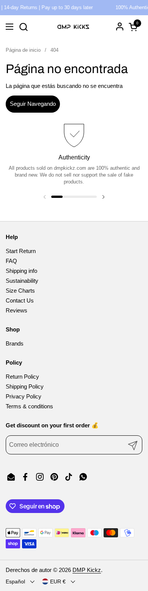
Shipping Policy (25, 386)
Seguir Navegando (33, 103)
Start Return (21, 251)
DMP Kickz (86, 570)
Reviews (16, 310)
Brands (15, 343)
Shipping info (21, 271)
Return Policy (22, 376)
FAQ (11, 261)
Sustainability (22, 280)
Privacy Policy (23, 396)
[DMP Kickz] (73, 26)
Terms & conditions (29, 406)
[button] (23, 27)
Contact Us (20, 300)
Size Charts (20, 290)
